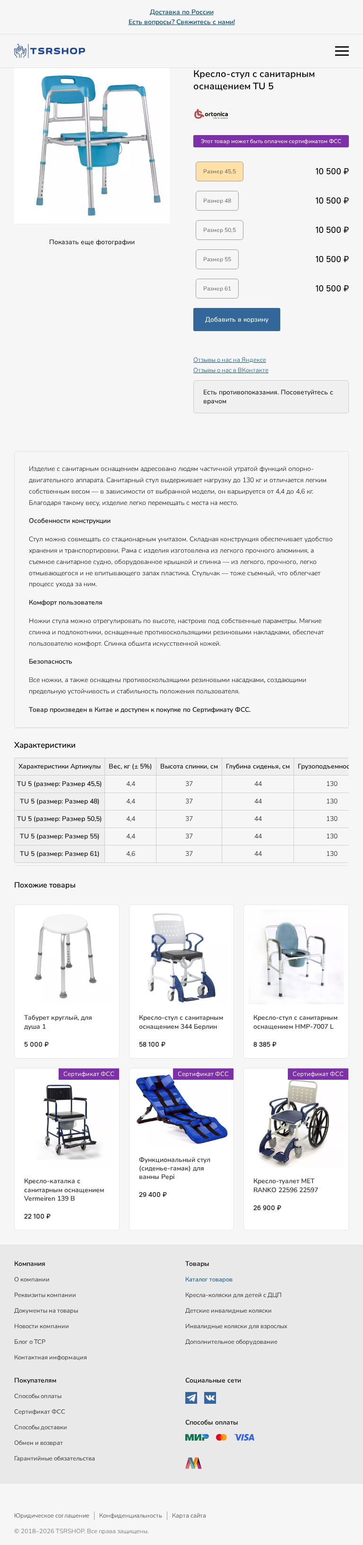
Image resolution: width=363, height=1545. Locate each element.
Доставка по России (182, 12)
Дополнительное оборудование (231, 1342)
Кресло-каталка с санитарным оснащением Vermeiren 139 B (64, 1190)
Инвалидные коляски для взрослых (236, 1326)
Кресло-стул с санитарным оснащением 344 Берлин (181, 1022)
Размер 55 (217, 259)
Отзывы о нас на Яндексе (229, 360)
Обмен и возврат (38, 1443)
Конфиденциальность (130, 1515)
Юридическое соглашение (51, 1515)
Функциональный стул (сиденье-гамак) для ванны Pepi (174, 1168)
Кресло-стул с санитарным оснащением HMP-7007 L (295, 1022)
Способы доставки (40, 1427)
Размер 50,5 (219, 230)
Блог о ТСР (29, 1342)
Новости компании (41, 1326)
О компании (32, 1279)
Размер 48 (217, 201)
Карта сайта (189, 1515)
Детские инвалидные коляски (228, 1310)
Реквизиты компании (45, 1295)
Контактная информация (50, 1357)
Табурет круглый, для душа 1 (58, 1022)
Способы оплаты (37, 1396)
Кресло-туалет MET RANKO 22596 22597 (285, 1185)
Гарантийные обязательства (54, 1458)
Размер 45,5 (219, 171)
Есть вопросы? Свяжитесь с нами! (182, 21)
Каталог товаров (209, 1279)
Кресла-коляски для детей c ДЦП (233, 1295)
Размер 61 (217, 288)
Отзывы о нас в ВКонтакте (230, 370)
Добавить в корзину (236, 319)
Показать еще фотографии (92, 242)
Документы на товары (46, 1310)
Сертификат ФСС (39, 1412)
